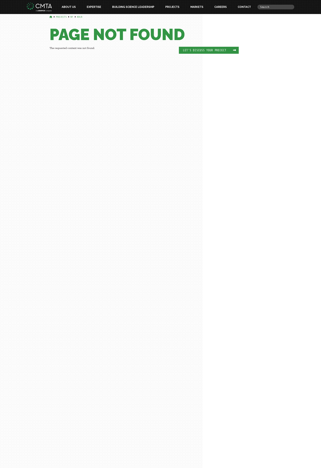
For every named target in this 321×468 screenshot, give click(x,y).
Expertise (94, 7)
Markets (196, 7)
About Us (69, 7)
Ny (72, 17)
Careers (220, 7)
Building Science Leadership (133, 7)
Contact (244, 7)
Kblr (79, 17)
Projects (172, 7)
